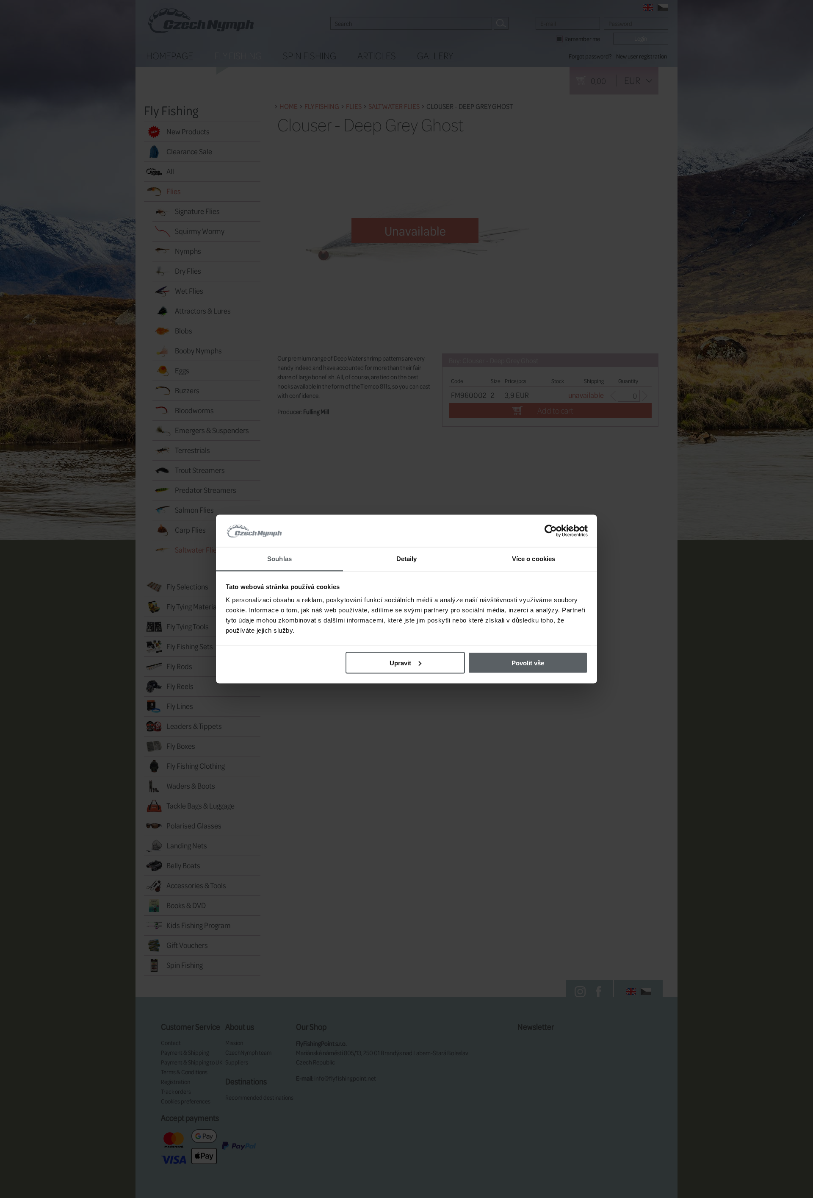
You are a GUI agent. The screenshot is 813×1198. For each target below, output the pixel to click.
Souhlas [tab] (279, 558)
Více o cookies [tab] (533, 558)
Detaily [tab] (406, 558)
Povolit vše (528, 662)
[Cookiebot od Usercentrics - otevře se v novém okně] (551, 531)
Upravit (400, 662)
